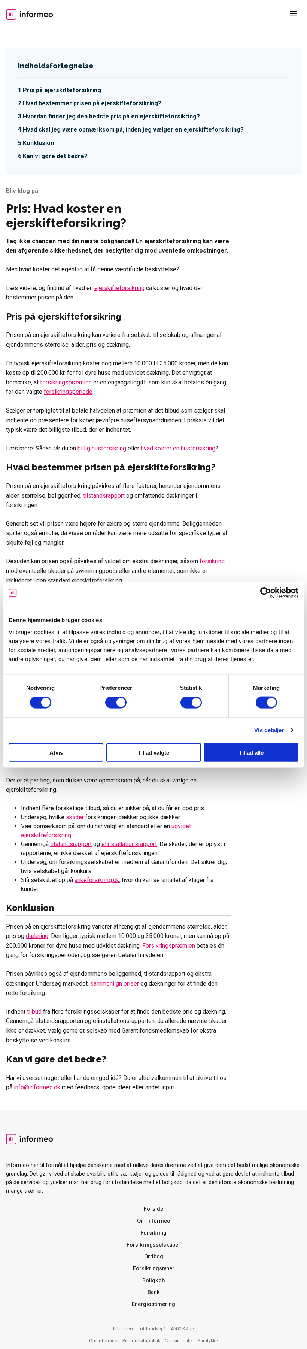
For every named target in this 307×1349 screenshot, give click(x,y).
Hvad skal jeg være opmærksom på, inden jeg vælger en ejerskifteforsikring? (133, 129)
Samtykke (208, 1340)
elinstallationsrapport (129, 844)
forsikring (212, 561)
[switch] (116, 703)
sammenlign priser (114, 983)
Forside (153, 1209)
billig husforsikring (101, 448)
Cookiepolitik (179, 1340)
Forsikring (153, 1233)
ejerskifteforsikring (119, 288)
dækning (37, 935)
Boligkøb (153, 1280)
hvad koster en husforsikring (178, 448)
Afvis (56, 752)
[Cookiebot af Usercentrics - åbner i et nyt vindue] (265, 592)
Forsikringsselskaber (153, 1245)
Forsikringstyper (153, 1268)
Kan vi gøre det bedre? (55, 156)
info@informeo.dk (37, 1087)
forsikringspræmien (66, 382)
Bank (154, 1292)
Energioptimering (153, 1304)
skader (75, 817)
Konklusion (38, 143)
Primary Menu (295, 15)
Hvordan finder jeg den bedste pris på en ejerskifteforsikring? (111, 116)
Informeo (29, 14)
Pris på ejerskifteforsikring (62, 90)
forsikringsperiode (68, 391)
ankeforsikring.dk (97, 880)
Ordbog (153, 1256)
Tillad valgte (153, 752)
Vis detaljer (269, 730)
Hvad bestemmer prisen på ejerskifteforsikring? (92, 103)
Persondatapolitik (141, 1340)
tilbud (34, 1011)
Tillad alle (251, 752)
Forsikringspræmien (168, 945)
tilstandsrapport (104, 495)
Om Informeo (153, 1221)
